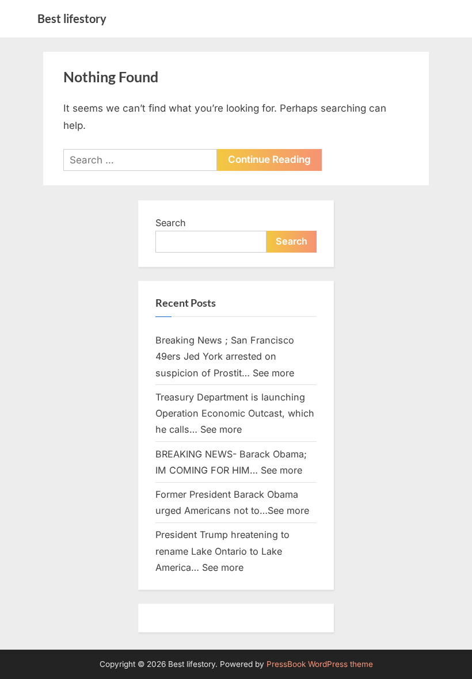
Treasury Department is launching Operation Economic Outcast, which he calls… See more (234, 413)
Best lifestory (71, 18)
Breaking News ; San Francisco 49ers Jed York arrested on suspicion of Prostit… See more (224, 356)
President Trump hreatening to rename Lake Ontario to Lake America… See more (222, 551)
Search (170, 222)
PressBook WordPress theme (320, 664)
